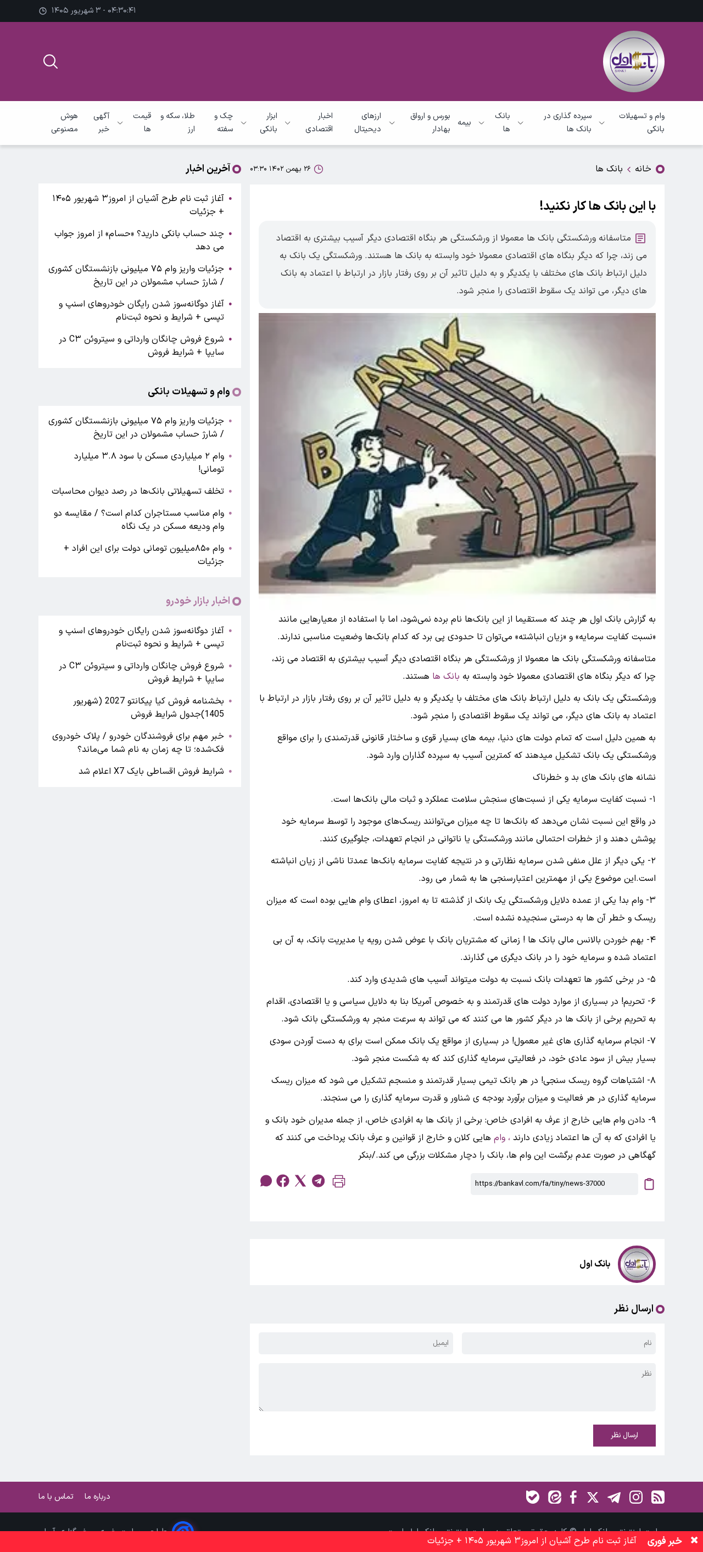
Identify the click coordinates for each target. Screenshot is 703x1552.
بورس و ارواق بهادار (430, 122)
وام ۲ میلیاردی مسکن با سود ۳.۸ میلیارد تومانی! (149, 463)
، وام (502, 1138)
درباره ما (99, 1497)
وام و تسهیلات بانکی (642, 122)
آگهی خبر (101, 122)
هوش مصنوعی (64, 122)
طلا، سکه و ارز (177, 122)
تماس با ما (57, 1497)
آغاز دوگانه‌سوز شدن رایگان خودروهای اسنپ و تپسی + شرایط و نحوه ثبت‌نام (141, 311)
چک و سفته (223, 122)
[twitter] (300, 1180)
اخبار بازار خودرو (198, 601)
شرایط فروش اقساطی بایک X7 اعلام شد (151, 771)
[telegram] (318, 1180)
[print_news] (339, 1183)
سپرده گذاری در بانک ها (568, 122)
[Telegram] (614, 1497)
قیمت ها (141, 122)
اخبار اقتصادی (319, 122)
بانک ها (502, 122)
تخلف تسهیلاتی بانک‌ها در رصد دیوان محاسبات (138, 491)
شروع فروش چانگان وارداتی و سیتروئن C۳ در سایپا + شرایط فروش (141, 346)
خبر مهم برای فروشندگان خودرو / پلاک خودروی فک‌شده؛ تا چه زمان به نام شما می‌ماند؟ (138, 743)
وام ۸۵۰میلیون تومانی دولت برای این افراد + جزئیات (144, 555)
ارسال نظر (624, 1435)
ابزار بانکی (268, 122)
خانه (643, 169)
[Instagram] (636, 1497)
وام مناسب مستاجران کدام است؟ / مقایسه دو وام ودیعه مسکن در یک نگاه (139, 520)
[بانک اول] (634, 61)
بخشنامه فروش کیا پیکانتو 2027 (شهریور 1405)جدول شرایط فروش (148, 708)
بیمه (464, 123)
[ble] (532, 1497)
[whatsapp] (265, 1180)
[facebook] (282, 1180)
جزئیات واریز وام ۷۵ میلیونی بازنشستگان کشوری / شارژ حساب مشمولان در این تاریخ (136, 276)
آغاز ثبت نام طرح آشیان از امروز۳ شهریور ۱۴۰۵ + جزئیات (138, 205)
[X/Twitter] (592, 1497)
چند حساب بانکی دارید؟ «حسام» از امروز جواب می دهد (139, 240)
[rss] (658, 1497)
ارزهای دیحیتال (367, 122)
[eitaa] (554, 1497)
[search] (50, 61)
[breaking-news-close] (694, 1541)
